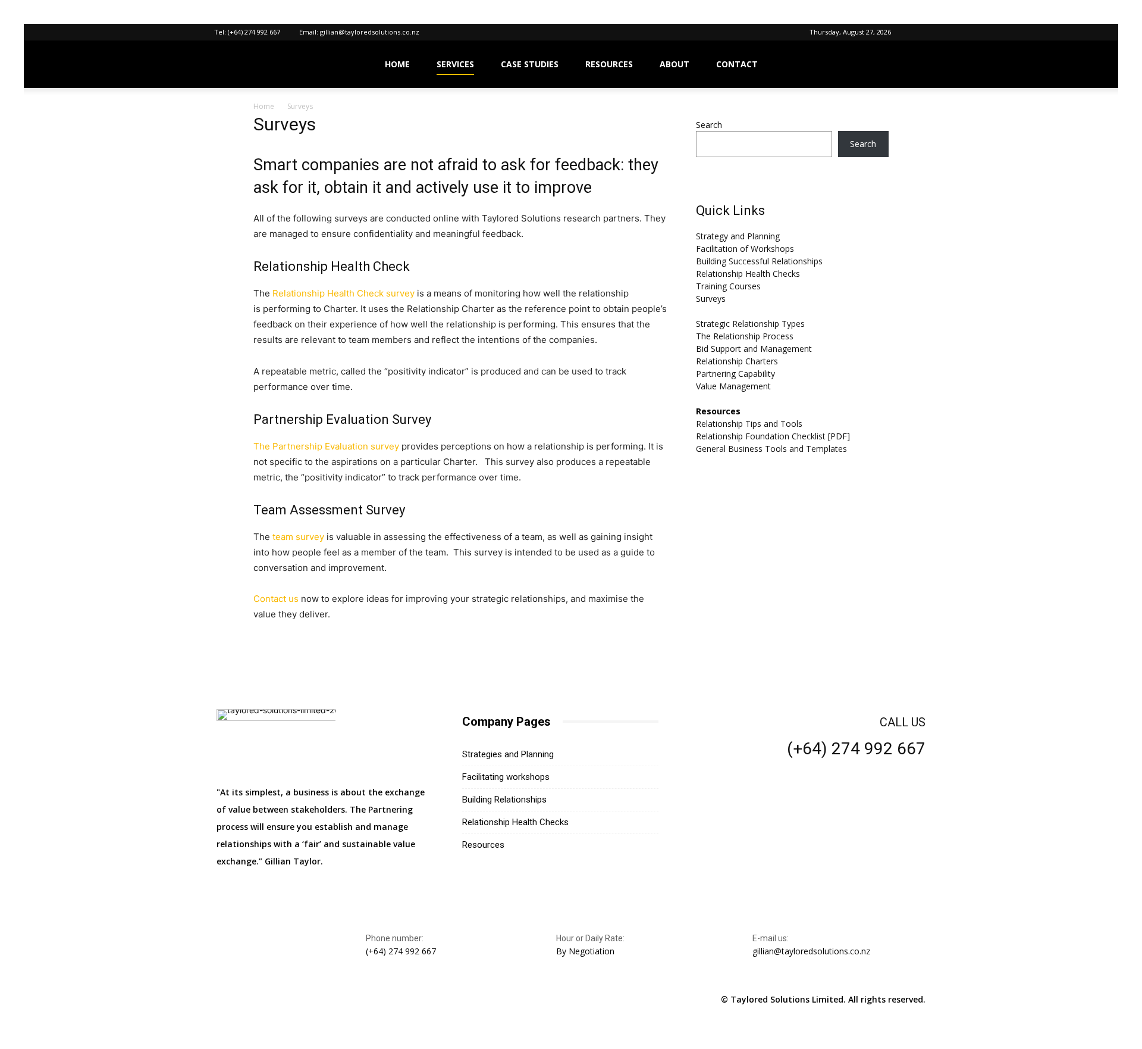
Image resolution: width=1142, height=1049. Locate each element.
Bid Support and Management (754, 348)
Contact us (276, 598)
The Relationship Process (744, 336)
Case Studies (530, 64)
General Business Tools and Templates (771, 448)
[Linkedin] (227, 999)
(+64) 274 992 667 (254, 31)
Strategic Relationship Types (750, 323)
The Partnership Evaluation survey (326, 446)
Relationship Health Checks (748, 273)
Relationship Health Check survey (343, 293)
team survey (298, 536)
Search (709, 124)
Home (397, 64)
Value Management (733, 386)
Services (455, 64)
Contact (737, 64)
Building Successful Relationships (759, 261)
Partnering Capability (735, 373)
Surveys (711, 298)
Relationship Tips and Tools (749, 423)
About (674, 64)
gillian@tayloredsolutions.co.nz (369, 31)
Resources (609, 64)
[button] (919, 31)
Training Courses (728, 286)
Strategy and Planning (738, 236)
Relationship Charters (737, 361)
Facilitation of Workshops (745, 248)
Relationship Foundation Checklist (761, 436)
